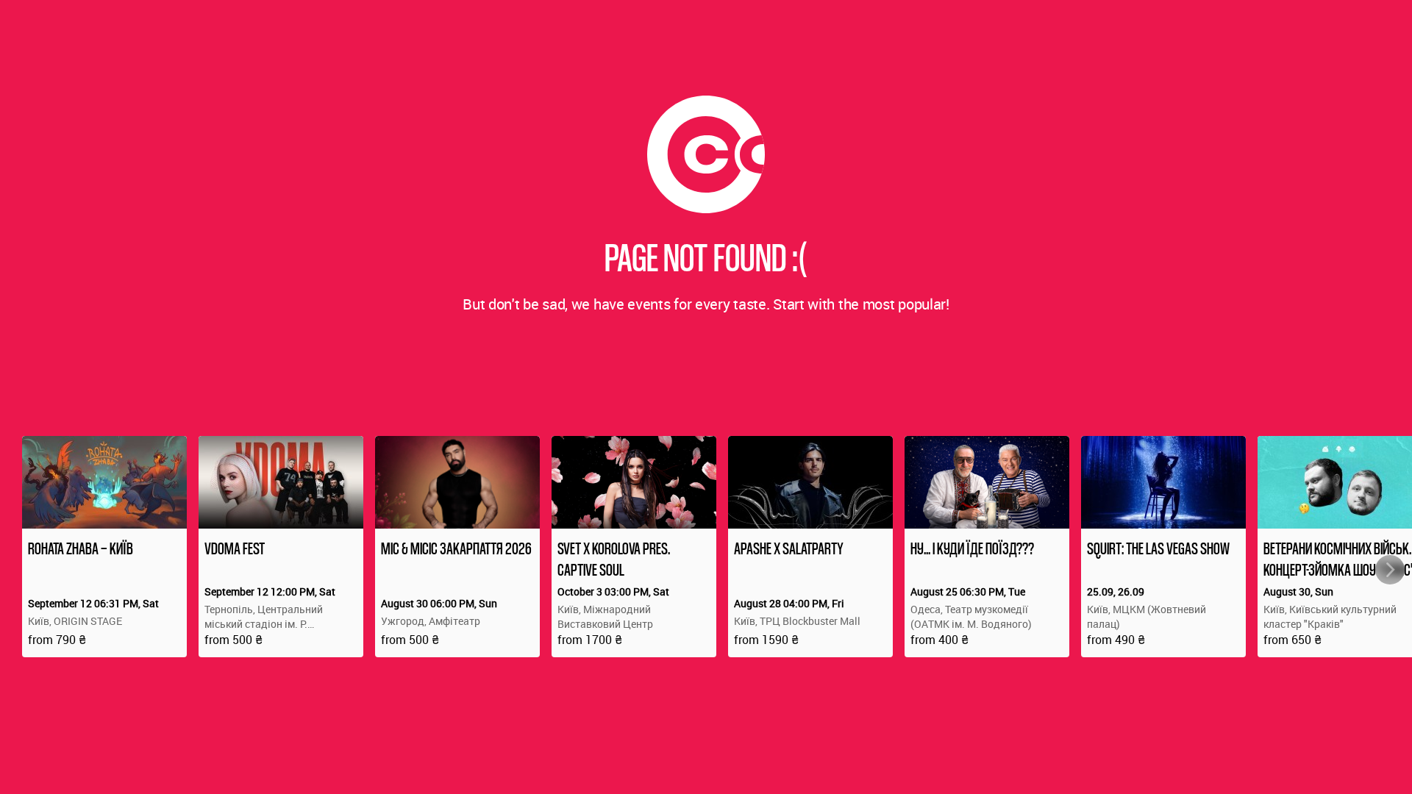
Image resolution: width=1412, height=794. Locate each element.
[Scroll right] (1390, 569)
